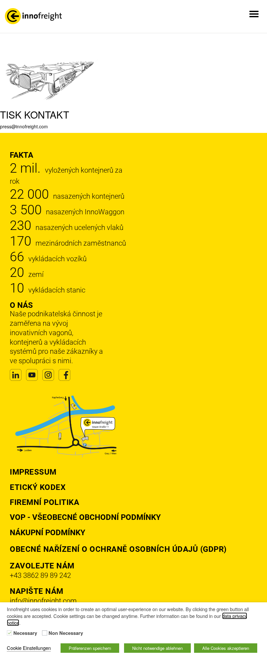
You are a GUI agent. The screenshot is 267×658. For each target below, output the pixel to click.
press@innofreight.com (24, 126)
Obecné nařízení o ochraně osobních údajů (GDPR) (118, 549)
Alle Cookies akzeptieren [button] (225, 648)
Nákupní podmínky (47, 532)
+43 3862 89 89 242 (40, 575)
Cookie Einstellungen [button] (29, 647)
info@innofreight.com (43, 601)
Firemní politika (44, 502)
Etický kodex (37, 487)
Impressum (33, 472)
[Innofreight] (33, 16)
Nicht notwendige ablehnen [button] (157, 648)
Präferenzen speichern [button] (90, 648)
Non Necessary (66, 633)
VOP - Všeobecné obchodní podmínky (85, 517)
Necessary (25, 633)
